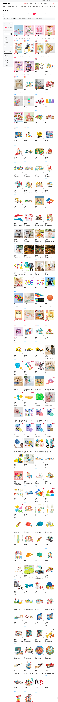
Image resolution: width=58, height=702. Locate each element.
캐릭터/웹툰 (26, 13)
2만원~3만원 (6, 60)
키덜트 (7, 18)
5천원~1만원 (6, 57)
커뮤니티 (25, 3)
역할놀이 (10, 18)
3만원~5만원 (6, 62)
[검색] (53, 4)
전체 (4, 13)
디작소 (6, 44)
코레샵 (6, 39)
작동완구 (33, 18)
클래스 (12, 15)
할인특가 (39, 3)
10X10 (6, 3)
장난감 (34, 13)
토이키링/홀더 (29, 18)
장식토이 (37, 18)
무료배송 (6, 29)
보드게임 (48, 13)
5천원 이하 (6, 55)
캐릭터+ (31, 3)
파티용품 (51, 13)
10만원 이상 (6, 65)
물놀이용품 (43, 13)
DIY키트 (13, 13)
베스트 (36, 3)
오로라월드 (6, 42)
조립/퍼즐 (31, 13)
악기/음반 (8, 15)
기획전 (34, 3)
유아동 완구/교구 (39, 13)
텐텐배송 (8, 27)
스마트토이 (40, 18)
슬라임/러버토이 (24, 18)
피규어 (7, 13)
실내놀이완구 (14, 18)
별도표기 (6, 37)
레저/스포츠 (17, 13)
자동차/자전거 (22, 13)
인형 (10, 13)
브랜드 (42, 3)
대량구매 (28, 3)
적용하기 (8, 53)
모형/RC (5, 15)
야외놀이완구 (19, 18)
